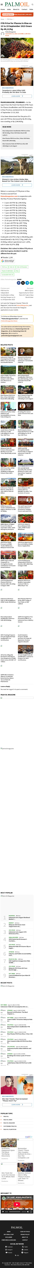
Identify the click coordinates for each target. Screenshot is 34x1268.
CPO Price (12, 930)
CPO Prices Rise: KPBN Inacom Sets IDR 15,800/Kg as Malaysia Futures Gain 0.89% (7, 470)
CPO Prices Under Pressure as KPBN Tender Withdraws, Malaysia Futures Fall (7, 545)
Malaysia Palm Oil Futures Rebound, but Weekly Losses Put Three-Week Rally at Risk (8, 450)
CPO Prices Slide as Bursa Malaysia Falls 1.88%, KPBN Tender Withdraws (24, 526)
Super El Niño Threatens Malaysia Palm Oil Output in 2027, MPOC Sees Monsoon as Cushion (8, 379)
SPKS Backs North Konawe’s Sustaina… (18, 940)
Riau (17, 271)
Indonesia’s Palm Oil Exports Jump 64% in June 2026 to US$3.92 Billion (7, 490)
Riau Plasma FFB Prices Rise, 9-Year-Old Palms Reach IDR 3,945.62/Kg (8, 397)
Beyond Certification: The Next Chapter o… (17, 1013)
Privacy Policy (25, 1234)
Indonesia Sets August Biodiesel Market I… (19, 918)
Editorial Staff (9, 1234)
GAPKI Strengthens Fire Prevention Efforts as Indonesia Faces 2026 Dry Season (25, 619)
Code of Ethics (25, 1231)
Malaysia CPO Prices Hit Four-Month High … (18, 969)
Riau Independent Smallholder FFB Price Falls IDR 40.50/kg (7, 618)
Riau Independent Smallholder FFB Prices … (18, 1027)
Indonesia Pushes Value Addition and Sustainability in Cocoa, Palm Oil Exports (8, 414)
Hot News (12, 973)
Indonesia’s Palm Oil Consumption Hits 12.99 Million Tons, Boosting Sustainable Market (8, 359)
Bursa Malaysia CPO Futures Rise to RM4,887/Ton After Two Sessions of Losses (25, 490)
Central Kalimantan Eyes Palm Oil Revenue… (19, 976)
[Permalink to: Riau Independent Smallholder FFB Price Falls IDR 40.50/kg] (8, 611)
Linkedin (26, 1250)
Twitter (26, 1247)
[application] (17, 1204)
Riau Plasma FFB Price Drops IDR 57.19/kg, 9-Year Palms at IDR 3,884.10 (25, 601)
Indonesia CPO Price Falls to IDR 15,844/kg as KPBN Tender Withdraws (8, 600)
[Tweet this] (23, 283)
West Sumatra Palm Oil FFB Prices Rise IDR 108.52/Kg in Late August (25, 397)
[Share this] (19, 283)
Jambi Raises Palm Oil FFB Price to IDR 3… (19, 1063)
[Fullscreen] (31, 1212)
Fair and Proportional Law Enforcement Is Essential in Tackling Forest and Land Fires (25, 508)
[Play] (3, 1212)
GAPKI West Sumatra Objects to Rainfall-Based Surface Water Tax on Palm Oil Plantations (7, 678)
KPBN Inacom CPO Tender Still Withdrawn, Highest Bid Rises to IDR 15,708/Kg (8, 508)
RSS (18, 1255)
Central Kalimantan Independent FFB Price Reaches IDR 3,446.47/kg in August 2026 (25, 563)
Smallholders (13, 937)
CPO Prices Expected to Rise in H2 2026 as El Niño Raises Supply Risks (25, 544)
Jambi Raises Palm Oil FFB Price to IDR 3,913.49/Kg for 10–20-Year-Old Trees (7, 432)
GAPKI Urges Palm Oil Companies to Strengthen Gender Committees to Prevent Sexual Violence (8, 564)
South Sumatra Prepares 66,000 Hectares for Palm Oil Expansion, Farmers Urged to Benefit (24, 638)
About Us (25, 1237)
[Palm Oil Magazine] (17, 4)
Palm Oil (12, 267)
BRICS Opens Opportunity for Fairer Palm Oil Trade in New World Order (26, 292)
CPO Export (11, 1046)
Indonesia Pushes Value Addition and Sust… (19, 1049)
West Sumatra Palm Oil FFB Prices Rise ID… (19, 1042)
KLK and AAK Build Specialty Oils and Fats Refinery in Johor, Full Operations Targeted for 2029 (25, 471)
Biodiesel (12, 915)
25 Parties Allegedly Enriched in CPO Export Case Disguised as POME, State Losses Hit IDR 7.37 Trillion (8, 658)
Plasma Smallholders (7, 271)
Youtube (10, 1252)
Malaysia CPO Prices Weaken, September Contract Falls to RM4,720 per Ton (24, 583)
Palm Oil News (7, 1120)
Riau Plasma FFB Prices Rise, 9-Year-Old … (19, 1034)
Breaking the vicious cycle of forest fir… (19, 1056)
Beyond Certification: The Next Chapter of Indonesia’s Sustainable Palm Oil (25, 359)
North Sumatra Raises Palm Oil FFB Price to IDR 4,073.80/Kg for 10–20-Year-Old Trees (25, 432)
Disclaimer (8, 1237)
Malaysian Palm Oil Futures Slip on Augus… (20, 947)
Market (11, 923)
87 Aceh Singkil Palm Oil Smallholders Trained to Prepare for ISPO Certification (25, 657)
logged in (12, 689)
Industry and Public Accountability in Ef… (20, 954)
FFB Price (4, 267)
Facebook (9, 1247)
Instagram (10, 1250)
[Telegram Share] (27, 283)
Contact (25, 1240)
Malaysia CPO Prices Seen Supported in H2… (17, 925)
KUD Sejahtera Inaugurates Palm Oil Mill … (19, 962)
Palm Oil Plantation (22, 267)
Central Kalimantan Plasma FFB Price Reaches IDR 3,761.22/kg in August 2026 (8, 583)
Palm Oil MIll (13, 959)
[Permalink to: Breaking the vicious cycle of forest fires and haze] (25, 406)
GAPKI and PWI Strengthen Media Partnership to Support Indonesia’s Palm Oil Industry (25, 451)
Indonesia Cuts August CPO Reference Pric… (18, 933)
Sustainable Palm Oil (7, 275)
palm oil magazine (9, 1123)
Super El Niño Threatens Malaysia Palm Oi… (19, 1020)
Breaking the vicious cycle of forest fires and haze (25, 413)
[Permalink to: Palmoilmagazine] (2, 34)
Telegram (26, 1252)
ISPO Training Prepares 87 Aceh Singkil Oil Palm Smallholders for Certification (8, 637)
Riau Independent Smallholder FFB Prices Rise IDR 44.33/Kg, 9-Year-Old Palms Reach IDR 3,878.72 (16, 133)
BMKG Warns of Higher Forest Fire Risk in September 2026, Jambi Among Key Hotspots (8, 526)
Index (8, 1231)
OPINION (11, 952)
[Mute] (28, 1212)
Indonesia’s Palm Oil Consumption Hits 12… (15, 1007)
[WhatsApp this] (31, 283)
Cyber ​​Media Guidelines (9, 1240)
